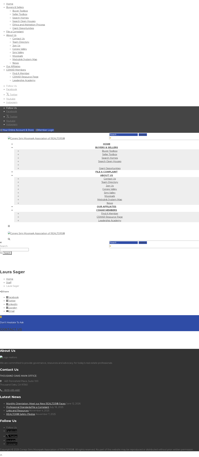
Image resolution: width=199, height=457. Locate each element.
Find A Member (20, 73)
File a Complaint (15, 31)
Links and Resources (17, 410)
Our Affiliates (13, 66)
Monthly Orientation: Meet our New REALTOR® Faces (35, 403)
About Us (11, 35)
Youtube (10, 98)
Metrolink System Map (24, 59)
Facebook (11, 89)
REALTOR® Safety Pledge (20, 414)
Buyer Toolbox (20, 10)
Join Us (16, 45)
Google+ (12, 307)
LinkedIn (12, 304)
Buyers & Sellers (15, 7)
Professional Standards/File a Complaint (27, 407)
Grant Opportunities (23, 28)
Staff (8, 282)
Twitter (13, 94)
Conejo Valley (19, 49)
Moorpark (17, 56)
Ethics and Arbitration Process (28, 24)
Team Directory (20, 42)
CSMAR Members (16, 69)
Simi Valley (18, 52)
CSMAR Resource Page (25, 76)
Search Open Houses (23, 21)
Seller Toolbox (19, 14)
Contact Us (18, 38)
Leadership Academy (23, 80)
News (15, 63)
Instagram (11, 102)
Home (9, 3)
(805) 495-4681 (11, 390)
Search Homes (20, 17)
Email (11, 311)
